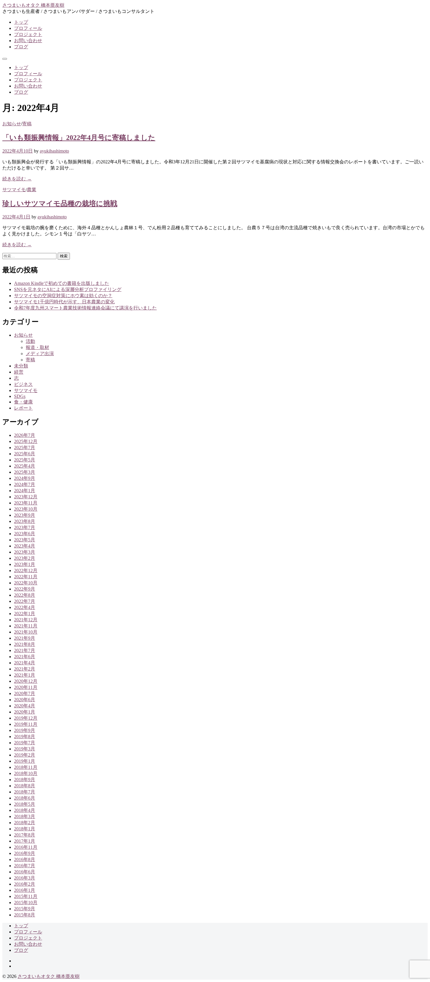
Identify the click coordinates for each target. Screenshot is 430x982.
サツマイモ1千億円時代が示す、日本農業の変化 (64, 301)
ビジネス (23, 384)
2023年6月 (24, 533)
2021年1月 (24, 675)
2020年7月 (24, 693)
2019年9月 (24, 730)
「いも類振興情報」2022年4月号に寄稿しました (78, 137)
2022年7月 (24, 601)
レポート (23, 408)
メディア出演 (40, 353)
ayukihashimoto (54, 150)
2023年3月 (24, 552)
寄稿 (27, 123)
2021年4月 (24, 662)
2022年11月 (25, 576)
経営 (18, 371)
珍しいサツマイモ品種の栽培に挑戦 (59, 203)
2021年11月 (25, 625)
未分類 (21, 365)
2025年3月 (24, 472)
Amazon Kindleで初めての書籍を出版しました (61, 283)
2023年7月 (24, 527)
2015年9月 (24, 908)
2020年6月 (24, 699)
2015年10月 (25, 902)
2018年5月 (24, 804)
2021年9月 (24, 638)
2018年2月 (24, 822)
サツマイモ (14, 189)
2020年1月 (24, 711)
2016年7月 (24, 865)
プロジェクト (28, 34)
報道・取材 (37, 347)
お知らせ (11, 123)
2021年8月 (24, 644)
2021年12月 (25, 619)
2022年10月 (25, 582)
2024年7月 (24, 484)
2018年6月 (24, 797)
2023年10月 (25, 509)
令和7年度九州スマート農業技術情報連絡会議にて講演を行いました (85, 307)
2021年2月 (24, 668)
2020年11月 (25, 687)
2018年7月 (24, 791)
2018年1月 (24, 828)
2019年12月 (25, 718)
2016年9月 (24, 853)
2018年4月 (24, 810)
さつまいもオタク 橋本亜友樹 (33, 5)
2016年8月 (24, 859)
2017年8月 (24, 834)
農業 (31, 189)
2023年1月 (24, 564)
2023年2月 (24, 558)
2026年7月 (24, 435)
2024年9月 (24, 478)
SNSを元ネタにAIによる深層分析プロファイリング (67, 289)
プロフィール (28, 28)
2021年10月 (25, 631)
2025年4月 (24, 465)
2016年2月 (24, 884)
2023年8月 (24, 521)
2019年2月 (24, 754)
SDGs (19, 396)
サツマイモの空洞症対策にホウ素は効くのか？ (63, 295)
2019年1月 (24, 761)
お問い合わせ (28, 40)
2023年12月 (25, 496)
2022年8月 (24, 595)
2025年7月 (24, 447)
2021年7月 (24, 650)
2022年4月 (24, 607)
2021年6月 (24, 656)
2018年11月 (25, 767)
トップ (21, 22)
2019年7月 (24, 742)
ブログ (21, 46)
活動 (30, 341)
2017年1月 (24, 841)
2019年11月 (25, 724)
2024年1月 (24, 490)
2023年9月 (24, 515)
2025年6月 (24, 453)
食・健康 (23, 401)
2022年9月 (24, 588)
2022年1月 (24, 613)
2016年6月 (24, 871)
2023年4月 (24, 545)
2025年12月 (25, 441)
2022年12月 (25, 570)
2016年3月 (24, 877)
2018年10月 (25, 773)
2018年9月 (24, 779)
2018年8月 (24, 785)
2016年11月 (25, 847)
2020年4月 (24, 705)
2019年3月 (24, 748)
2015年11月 (25, 896)
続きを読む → (17, 178)
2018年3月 (24, 816)
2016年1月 (24, 890)
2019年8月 (24, 736)
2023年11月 (25, 502)
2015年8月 (24, 914)
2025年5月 (24, 459)
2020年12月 (25, 681)
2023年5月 (24, 539)
